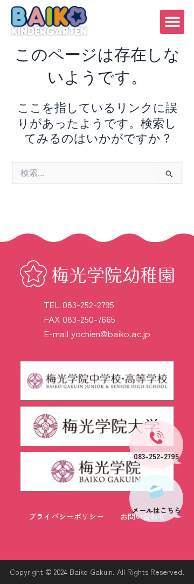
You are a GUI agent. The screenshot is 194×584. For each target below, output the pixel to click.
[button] (172, 22)
